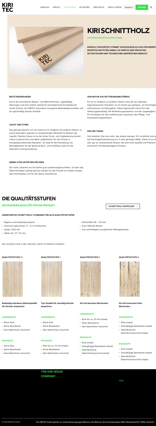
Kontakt (142, 7)
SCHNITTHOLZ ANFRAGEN (121, 206)
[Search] (151, 7)
